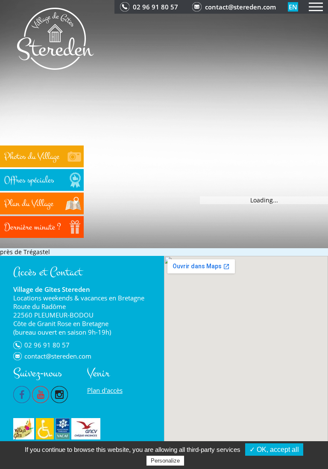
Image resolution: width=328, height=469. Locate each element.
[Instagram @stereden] (59, 393)
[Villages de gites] (23, 428)
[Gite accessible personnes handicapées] (45, 428)
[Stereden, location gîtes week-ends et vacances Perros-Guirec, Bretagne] (55, 38)
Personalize (165, 460)
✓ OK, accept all (274, 449)
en (293, 7)
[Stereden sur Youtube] (40, 393)
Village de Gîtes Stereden (51, 289)
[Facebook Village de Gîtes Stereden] (21, 393)
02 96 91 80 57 (155, 7)
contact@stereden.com (240, 7)
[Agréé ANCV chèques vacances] (85, 428)
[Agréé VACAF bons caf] (63, 428)
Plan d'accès (105, 390)
